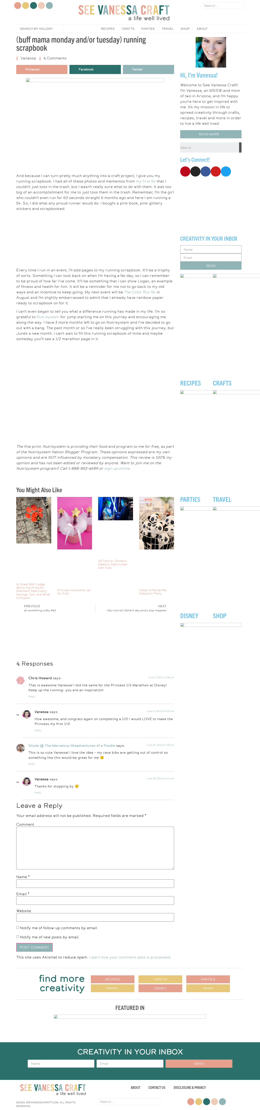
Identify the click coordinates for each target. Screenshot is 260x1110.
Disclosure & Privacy (190, 1087)
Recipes (108, 29)
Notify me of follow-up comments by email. (59, 927)
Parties (148, 29)
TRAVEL (222, 499)
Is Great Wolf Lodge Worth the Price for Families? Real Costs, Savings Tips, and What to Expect (33, 591)
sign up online (117, 468)
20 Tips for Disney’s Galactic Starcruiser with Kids (113, 564)
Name (23, 877)
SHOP (219, 615)
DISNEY (189, 615)
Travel (168, 29)
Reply (31, 696)
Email (22, 894)
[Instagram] (25, 5)
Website (23, 911)
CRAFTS (222, 383)
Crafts (128, 29)
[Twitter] (49, 5)
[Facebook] (33, 5)
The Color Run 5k (140, 292)
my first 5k (146, 181)
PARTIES (190, 499)
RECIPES (190, 383)
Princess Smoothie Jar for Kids (74, 592)
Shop (185, 29)
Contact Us (157, 1087)
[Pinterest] (17, 5)
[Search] (241, 5)
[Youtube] (41, 5)
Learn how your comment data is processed (129, 957)
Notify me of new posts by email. (49, 937)
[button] (211, 134)
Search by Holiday (36, 29)
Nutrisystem (48, 316)
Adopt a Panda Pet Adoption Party (153, 592)
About (202, 29)
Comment (25, 824)
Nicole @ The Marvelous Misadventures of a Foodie (71, 745)
